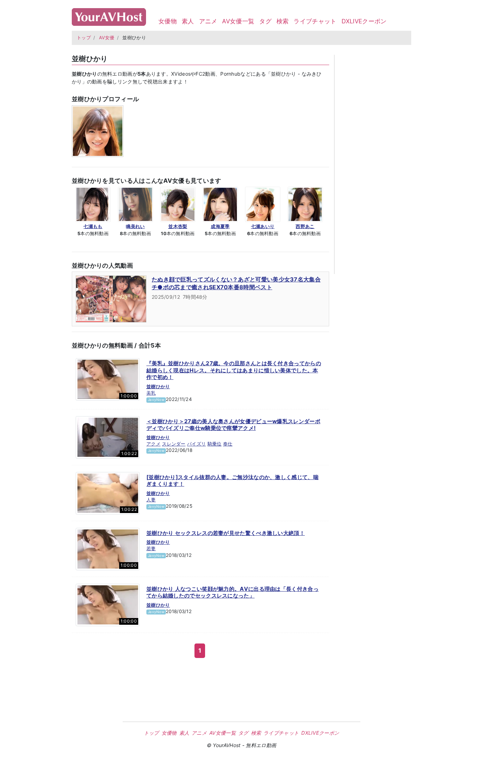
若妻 (151, 548)
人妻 (151, 499)
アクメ (153, 444)
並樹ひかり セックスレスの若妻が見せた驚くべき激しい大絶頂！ (225, 533)
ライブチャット (314, 21)
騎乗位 (215, 444)
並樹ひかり (158, 386)
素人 (188, 21)
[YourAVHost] (109, 15)
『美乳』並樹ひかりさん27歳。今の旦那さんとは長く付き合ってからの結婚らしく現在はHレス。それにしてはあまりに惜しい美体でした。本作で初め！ (233, 370)
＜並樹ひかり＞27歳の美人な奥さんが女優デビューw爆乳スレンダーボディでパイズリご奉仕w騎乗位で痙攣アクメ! (233, 425)
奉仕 (228, 444)
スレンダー (174, 444)
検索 (283, 21)
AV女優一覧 (238, 21)
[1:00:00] (108, 379)
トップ (84, 37)
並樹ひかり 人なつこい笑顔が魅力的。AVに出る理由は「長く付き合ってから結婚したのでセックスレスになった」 (232, 592)
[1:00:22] (108, 436)
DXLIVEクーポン (364, 21)
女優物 (167, 21)
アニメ (208, 21)
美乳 (151, 393)
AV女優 (107, 37)
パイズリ (196, 444)
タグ (265, 21)
